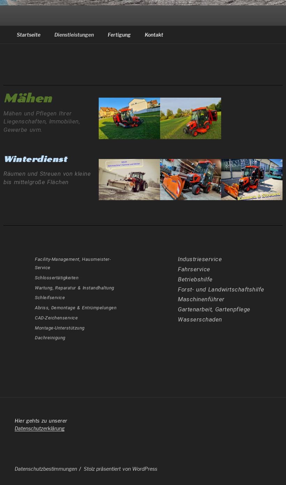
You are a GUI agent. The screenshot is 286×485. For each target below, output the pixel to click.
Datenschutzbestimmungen (46, 469)
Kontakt (154, 35)
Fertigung (119, 35)
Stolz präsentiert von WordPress (120, 469)
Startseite (28, 35)
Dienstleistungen (74, 35)
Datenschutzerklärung (40, 428)
